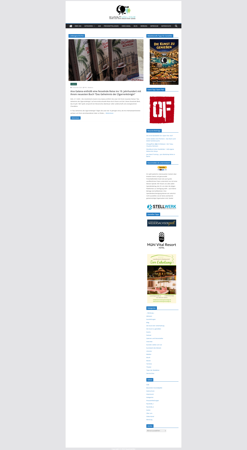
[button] (94, 26)
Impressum (154, 26)
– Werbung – (150, 313)
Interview (149, 341)
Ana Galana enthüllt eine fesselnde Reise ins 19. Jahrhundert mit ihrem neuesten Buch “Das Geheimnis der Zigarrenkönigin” (105, 93)
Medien (148, 354)
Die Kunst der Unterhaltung (155, 326)
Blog (135, 26)
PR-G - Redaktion (88, 87)
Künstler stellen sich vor (154, 345)
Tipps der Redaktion (152, 370)
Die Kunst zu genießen (153, 329)
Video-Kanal (126, 26)
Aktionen (149, 316)
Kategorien (88, 26)
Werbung (143, 26)
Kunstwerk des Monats (153, 348)
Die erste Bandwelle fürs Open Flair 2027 (159, 136)
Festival (148, 335)
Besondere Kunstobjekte (154, 388)
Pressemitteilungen (111, 26)
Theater (148, 367)
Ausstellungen (151, 319)
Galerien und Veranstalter (154, 338)
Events (148, 332)
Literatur (73, 84)
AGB (99, 26)
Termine (149, 364)
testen (148, 410)
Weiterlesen (109, 113)
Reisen (148, 361)
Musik (148, 357)
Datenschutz (166, 26)
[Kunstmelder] (71, 26)
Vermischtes (150, 373)
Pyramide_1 (150, 404)
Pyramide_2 (150, 407)
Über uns (78, 26)
